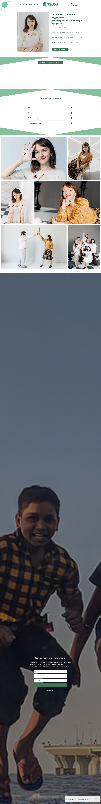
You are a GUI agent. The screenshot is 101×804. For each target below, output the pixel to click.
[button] (60, 49)
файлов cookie (85, 800)
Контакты (81, 9)
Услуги (24, 9)
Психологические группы (42, 9)
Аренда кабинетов (72, 9)
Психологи (31, 9)
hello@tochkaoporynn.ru (73, 5)
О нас (18, 9)
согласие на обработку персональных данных (50, 689)
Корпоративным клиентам (58, 9)
